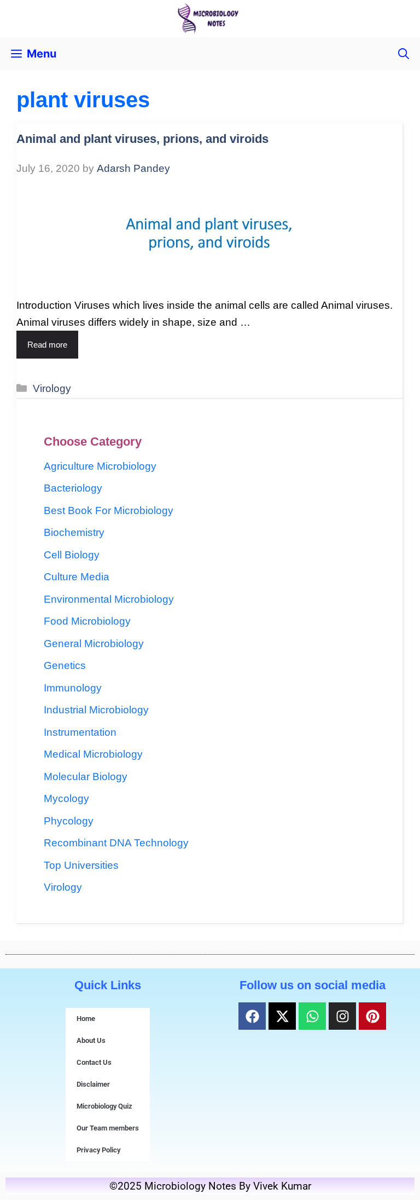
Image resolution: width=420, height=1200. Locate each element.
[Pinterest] (372, 1016)
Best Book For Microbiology (108, 510)
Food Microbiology (87, 621)
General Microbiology (94, 643)
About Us (91, 1040)
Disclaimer (93, 1084)
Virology (52, 388)
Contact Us (94, 1062)
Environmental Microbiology (109, 599)
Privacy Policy (98, 1150)
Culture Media (76, 576)
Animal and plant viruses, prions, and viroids (142, 139)
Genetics (65, 665)
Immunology (73, 688)
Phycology (69, 821)
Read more (47, 344)
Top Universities (81, 865)
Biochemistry (74, 532)
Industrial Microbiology (96, 710)
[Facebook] (252, 1016)
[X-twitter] (282, 1016)
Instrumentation (80, 732)
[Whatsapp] (312, 1016)
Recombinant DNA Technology (116, 843)
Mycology (66, 798)
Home (86, 1018)
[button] (403, 53)
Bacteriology (73, 488)
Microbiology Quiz (104, 1106)
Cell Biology (72, 555)
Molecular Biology (85, 776)
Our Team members (108, 1128)
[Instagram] (342, 1016)
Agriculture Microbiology (100, 466)
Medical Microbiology (93, 754)
